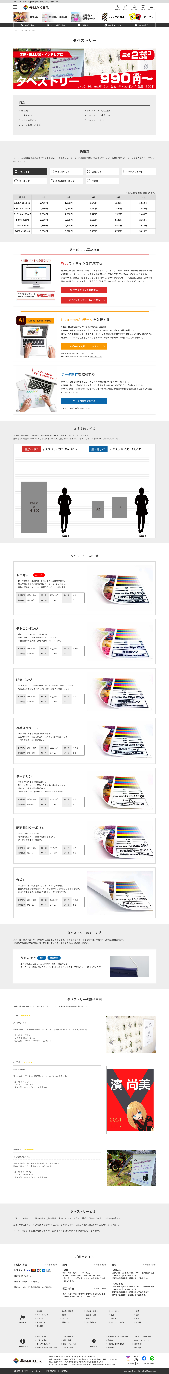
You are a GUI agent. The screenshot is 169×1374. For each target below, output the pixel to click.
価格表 (24, 110)
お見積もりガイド (114, 25)
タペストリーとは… (96, 120)
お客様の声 (138, 1344)
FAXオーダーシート (141, 1340)
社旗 (112, 1315)
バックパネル (91, 1322)
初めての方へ (42, 1336)
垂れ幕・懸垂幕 (67, 1311)
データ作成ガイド (43, 1344)
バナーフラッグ (42, 1315)
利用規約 (64, 1371)
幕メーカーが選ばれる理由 (118, 1336)
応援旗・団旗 (91, 1315)
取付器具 (40, 1326)
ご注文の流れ (42, 1340)
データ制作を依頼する (84, 401)
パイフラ (65, 1318)
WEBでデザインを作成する (84, 290)
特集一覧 (137, 1347)
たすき (113, 1318)
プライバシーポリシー (33, 1371)
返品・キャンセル (69, 1344)
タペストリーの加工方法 (98, 110)
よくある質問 (143, 25)
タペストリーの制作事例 (98, 115)
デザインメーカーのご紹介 (47, 1347)
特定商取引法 (51, 1371)
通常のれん (41, 1322)
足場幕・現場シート (93, 1311)
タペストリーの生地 (31, 125)
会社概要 (17, 1371)
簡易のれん (66, 1322)
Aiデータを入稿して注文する (84, 346)
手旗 (137, 1315)
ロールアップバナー (118, 1322)
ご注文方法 (26, 115)
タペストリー (116, 1311)
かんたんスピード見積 (142, 1336)
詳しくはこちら (88, 353)
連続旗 (88, 1318)
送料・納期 (67, 1340)
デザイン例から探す (57, 25)
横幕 (137, 1311)
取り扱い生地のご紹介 (116, 1344)
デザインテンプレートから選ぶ (84, 300)
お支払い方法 (68, 1336)
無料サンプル (113, 1347)
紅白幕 (138, 1322)
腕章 (137, 1318)
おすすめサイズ (28, 120)
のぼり (64, 1315)
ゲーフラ (40, 1318)
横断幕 (39, 1311)
